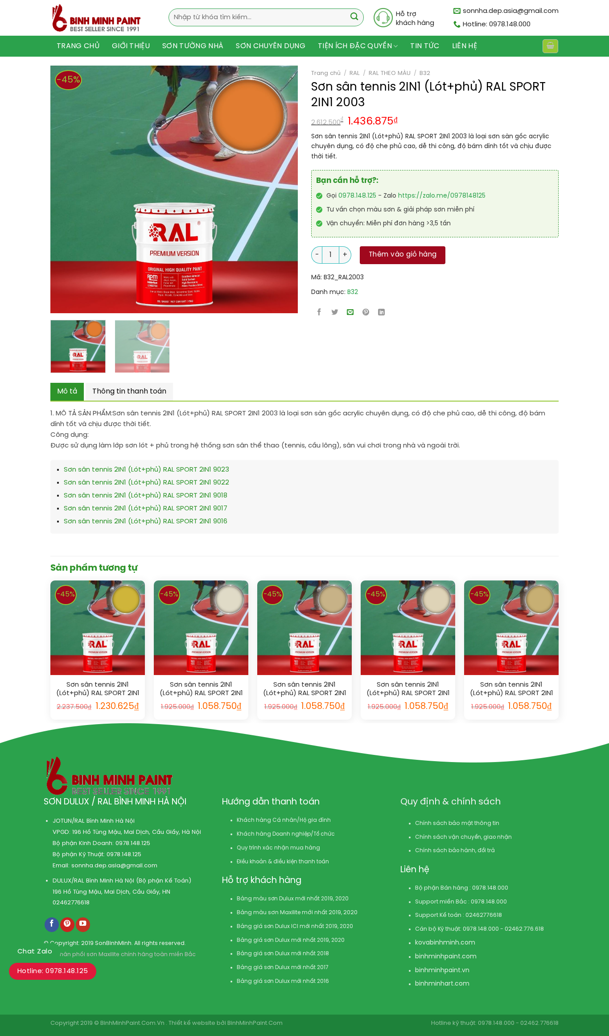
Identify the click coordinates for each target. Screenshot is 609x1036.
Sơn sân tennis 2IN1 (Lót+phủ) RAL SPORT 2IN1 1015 (408, 689)
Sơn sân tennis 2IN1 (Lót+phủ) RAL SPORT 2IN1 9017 (145, 508)
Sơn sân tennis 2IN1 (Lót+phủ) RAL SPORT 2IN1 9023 (146, 469)
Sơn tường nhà (192, 46)
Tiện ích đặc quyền (355, 46)
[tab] (67, 392)
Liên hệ (464, 46)
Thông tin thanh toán (129, 391)
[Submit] (354, 17)
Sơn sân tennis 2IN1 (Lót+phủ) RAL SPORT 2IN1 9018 (145, 495)
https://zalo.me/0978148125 (442, 196)
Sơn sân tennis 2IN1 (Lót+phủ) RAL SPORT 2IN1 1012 (98, 689)
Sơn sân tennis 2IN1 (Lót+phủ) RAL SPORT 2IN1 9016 (145, 521)
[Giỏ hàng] (550, 46)
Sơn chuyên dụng (270, 46)
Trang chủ (78, 46)
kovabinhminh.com (445, 943)
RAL (355, 73)
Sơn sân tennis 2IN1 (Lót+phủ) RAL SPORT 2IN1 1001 (304, 689)
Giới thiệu (131, 46)
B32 (425, 73)
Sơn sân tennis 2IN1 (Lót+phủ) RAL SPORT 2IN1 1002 (511, 689)
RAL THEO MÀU (390, 73)
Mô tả (67, 391)
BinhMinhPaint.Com (255, 1023)
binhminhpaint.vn (442, 970)
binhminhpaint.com (446, 956)
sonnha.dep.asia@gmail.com (114, 865)
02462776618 (71, 902)
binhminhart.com (442, 984)
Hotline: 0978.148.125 (52, 971)
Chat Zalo (34, 951)
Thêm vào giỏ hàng (403, 254)
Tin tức (424, 46)
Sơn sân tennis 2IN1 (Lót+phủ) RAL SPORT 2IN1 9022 (146, 482)
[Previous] (52, 189)
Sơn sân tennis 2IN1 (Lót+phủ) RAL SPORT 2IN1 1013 (201, 689)
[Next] (264, 189)
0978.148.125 (357, 196)
